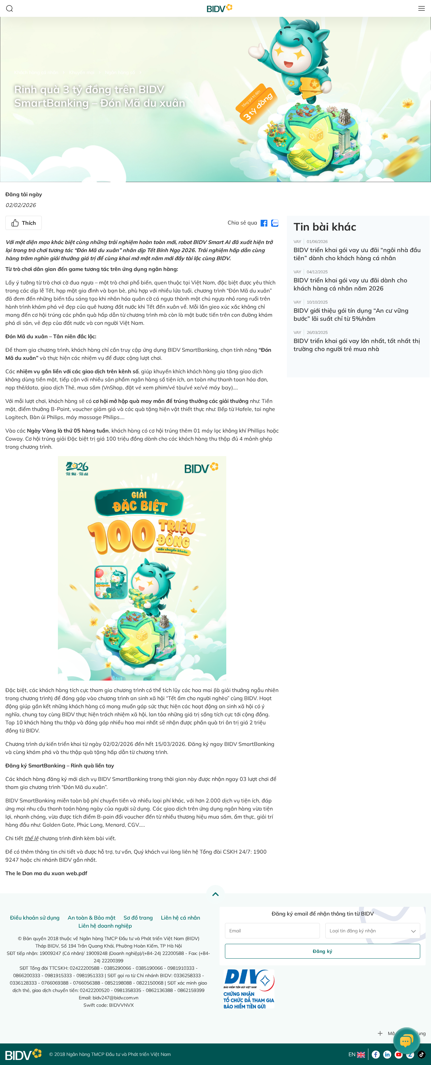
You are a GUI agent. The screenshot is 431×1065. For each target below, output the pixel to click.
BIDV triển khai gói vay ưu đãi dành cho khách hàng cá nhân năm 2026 (350, 284)
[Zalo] (410, 1054)
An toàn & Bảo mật (91, 917)
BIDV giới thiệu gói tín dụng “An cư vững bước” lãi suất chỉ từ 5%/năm (351, 314)
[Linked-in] (387, 1054)
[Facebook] (376, 1054)
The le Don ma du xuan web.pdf (46, 873)
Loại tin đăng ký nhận (353, 931)
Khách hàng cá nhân (36, 72)
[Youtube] (399, 1054)
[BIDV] (23, 1054)
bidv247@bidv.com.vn (115, 998)
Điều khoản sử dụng (35, 917)
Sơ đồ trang (138, 917)
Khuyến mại (81, 72)
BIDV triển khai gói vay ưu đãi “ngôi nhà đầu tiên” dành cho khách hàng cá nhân (357, 254)
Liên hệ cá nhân (180, 917)
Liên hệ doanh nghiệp (105, 925)
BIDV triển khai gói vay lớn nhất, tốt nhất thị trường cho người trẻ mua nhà (357, 345)
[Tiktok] (422, 1054)
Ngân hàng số (120, 72)
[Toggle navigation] (422, 8)
